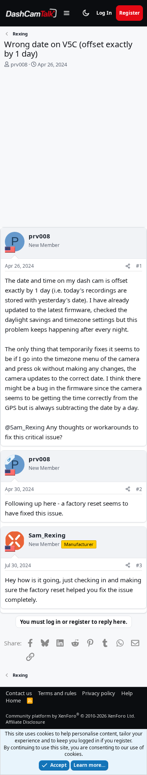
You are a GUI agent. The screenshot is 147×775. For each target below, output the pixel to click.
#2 (139, 489)
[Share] (127, 266)
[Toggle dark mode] (85, 13)
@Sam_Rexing (25, 427)
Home (13, 700)
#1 (139, 265)
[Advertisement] (73, 149)
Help (127, 693)
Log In (104, 12)
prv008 (19, 64)
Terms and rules (57, 693)
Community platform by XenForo (70, 716)
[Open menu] (66, 13)
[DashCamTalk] (31, 13)
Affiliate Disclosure (25, 722)
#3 (139, 565)
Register (129, 12)
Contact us (19, 693)
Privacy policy (98, 693)
